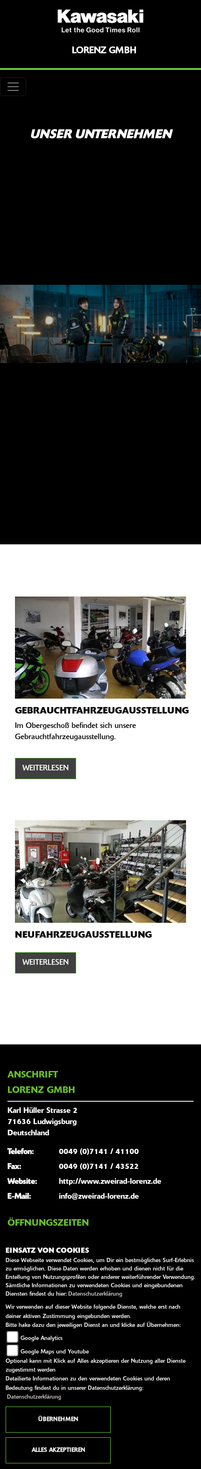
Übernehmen (58, 1419)
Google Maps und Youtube (55, 1352)
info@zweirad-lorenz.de (99, 1197)
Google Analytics (42, 1338)
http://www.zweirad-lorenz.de (110, 1182)
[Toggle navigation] (13, 86)
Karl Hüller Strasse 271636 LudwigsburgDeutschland (42, 1122)
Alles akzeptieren (58, 1450)
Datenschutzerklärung (95, 1294)
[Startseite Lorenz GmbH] (100, 21)
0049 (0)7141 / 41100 (99, 1152)
